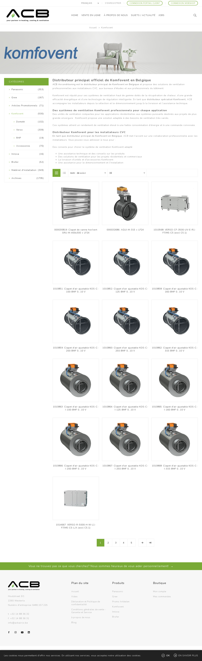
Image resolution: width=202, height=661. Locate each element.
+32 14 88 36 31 (19, 618)
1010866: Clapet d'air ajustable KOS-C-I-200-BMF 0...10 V (76, 467)
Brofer (115, 616)
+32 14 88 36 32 (19, 613)
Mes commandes (162, 596)
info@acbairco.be (18, 622)
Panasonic (117, 591)
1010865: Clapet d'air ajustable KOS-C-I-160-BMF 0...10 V (175, 408)
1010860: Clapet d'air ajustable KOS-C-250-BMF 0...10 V (125, 349)
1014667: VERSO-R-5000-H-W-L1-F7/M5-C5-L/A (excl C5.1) (76, 526)
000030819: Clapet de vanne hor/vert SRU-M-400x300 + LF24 (75, 231)
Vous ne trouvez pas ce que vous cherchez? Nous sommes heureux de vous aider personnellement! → (101, 566)
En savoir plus (188, 655)
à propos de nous (80, 617)
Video (74, 596)
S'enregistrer (113, 3)
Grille (56, 173)
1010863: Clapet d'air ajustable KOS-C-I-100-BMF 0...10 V (76, 408)
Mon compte (159, 591)
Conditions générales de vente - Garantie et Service (88, 611)
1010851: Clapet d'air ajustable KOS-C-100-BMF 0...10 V (76, 290)
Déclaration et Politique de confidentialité (85, 603)
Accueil (93, 27)
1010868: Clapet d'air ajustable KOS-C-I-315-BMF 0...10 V (175, 467)
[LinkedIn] (28, 632)
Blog (74, 622)
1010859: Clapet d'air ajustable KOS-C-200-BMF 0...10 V (76, 349)
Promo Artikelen (121, 601)
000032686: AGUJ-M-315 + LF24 (125, 229)
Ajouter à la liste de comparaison (76, 205)
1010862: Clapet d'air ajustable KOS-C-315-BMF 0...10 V (175, 349)
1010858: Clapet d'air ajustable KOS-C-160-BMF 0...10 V (175, 290)
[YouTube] (22, 632)
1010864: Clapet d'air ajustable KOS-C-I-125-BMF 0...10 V (125, 408)
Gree (114, 596)
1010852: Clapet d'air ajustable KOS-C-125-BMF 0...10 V (125, 290)
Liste (64, 173)
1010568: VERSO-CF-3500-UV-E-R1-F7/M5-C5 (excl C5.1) (175, 231)
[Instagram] (15, 632)
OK (168, 655)
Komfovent (118, 606)
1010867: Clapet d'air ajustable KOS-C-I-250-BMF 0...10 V (125, 467)
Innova (115, 611)
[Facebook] (9, 632)
